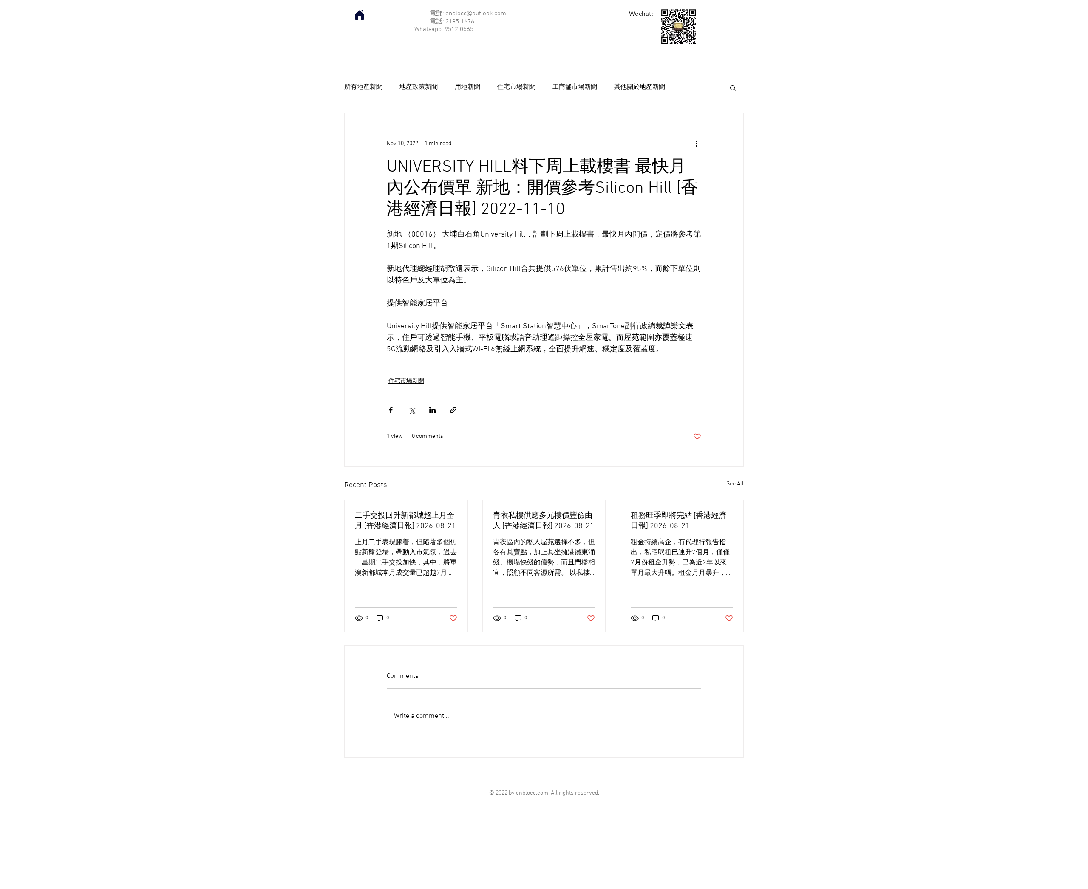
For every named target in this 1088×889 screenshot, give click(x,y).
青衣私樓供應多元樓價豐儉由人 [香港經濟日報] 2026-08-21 (543, 521)
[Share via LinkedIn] (432, 410)
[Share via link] (453, 410)
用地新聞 (467, 87)
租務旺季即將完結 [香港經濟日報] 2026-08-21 (678, 521)
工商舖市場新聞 (574, 87)
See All (735, 484)
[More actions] (696, 144)
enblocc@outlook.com (475, 13)
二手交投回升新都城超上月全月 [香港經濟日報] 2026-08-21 (405, 521)
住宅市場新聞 (516, 87)
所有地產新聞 (363, 87)
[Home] (359, 14)
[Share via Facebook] (391, 410)
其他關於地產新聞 (639, 87)
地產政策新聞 (419, 87)
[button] (733, 87)
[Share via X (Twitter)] (412, 410)
